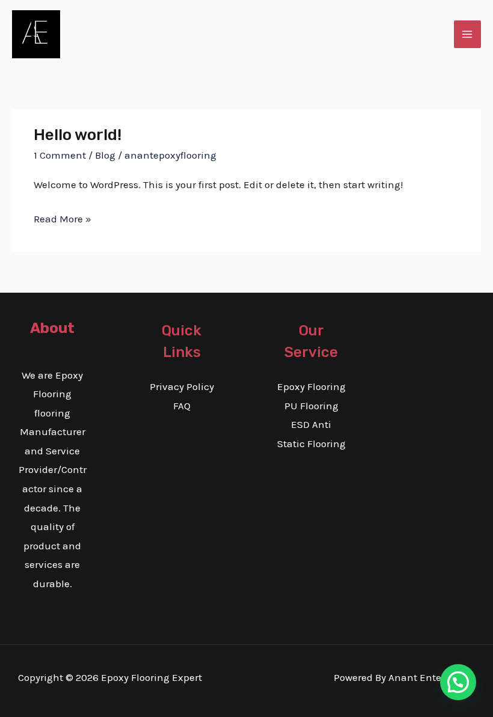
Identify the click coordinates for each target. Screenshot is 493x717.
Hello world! (77, 135)
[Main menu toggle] (468, 34)
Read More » (62, 217)
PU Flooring (311, 406)
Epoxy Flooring (311, 386)
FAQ (182, 406)
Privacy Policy (182, 386)
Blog (105, 155)
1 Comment (60, 155)
